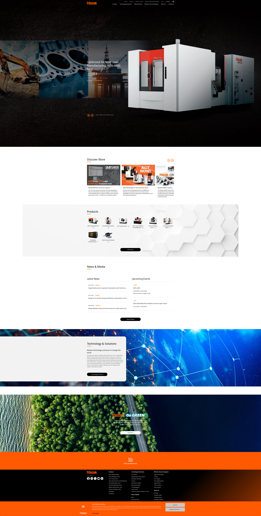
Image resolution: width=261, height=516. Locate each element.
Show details (95, 513)
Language (168, 1)
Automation (111, 491)
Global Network (173, 1)
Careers (125, 1)
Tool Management (135, 487)
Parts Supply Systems (159, 481)
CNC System (134, 474)
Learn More (89, 77)
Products (114, 4)
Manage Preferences (174, 509)
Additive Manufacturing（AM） (115, 487)
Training (156, 476)
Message (156, 493)
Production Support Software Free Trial (140, 491)
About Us (163, 4)
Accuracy (133, 481)
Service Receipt (157, 487)
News (132, 497)
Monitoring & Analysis (136, 483)
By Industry (111, 493)
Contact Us (171, 4)
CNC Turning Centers (113, 478)
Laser (162, 1)
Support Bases (157, 483)
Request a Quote (139, 1)
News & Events (138, 4)
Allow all (175, 505)
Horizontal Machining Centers (115, 485)
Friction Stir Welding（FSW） (115, 489)
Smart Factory (134, 489)
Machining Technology (136, 478)
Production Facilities (158, 499)
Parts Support (157, 478)
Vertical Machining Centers (115, 483)
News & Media (135, 494)
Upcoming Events (135, 499)
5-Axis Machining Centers (114, 476)
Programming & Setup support (138, 476)
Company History (158, 497)
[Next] (92, 115)
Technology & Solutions (126, 4)
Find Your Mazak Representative (152, 1)
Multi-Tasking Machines (114, 474)
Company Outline (158, 495)
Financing (131, 1)
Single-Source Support (159, 474)
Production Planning (135, 485)
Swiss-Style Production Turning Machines (118, 481)
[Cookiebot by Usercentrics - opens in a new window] (83, 513)
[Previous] (88, 115)
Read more (130, 432)
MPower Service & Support (151, 4)
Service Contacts (158, 485)
